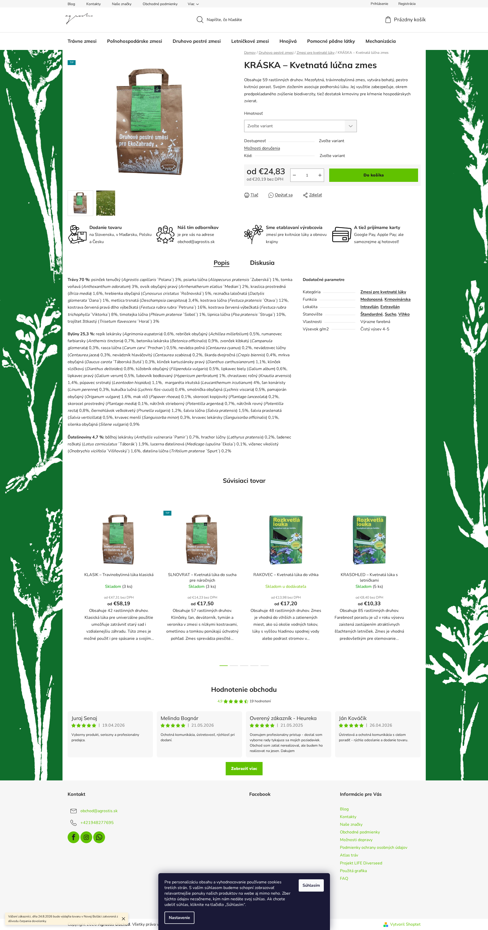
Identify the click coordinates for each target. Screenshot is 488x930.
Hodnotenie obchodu (244, 689)
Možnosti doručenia (262, 148)
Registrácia (407, 3)
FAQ (344, 878)
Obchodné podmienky (160, 4)
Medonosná (371, 299)
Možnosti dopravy (356, 840)
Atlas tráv (349, 855)
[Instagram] (86, 837)
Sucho (390, 314)
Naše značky (121, 4)
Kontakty (93, 4)
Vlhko (404, 314)
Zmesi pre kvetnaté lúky (383, 292)
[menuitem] (82, 41)
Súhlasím (311, 885)
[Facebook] (73, 837)
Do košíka (374, 175)
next (416, 587)
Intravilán (369, 307)
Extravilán (390, 307)
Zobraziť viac (244, 768)
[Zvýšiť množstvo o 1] (320, 175)
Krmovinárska (398, 299)
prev (72, 587)
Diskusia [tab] (262, 262)
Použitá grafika (353, 871)
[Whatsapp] (99, 837)
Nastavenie (179, 918)
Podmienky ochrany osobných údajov (373, 847)
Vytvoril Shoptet (405, 924)
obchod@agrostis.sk (99, 810)
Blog (71, 4)
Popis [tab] (222, 262)
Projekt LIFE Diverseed (361, 863)
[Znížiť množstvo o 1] (294, 175)
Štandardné (371, 314)
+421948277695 (97, 822)
